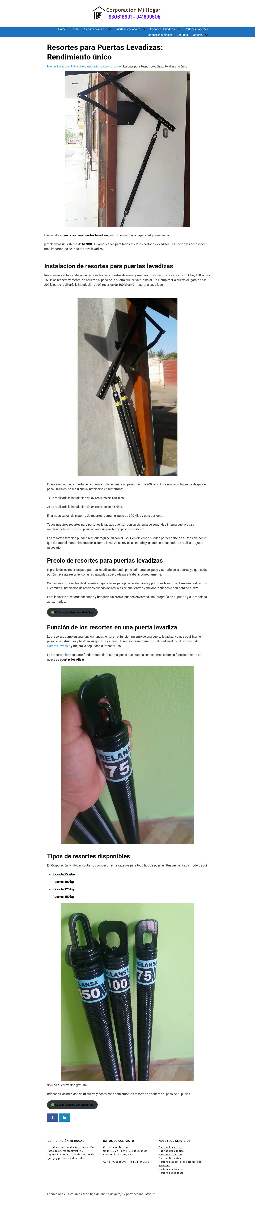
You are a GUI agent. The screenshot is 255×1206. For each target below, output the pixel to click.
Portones (164, 1165)
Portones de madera (171, 1172)
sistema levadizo (58, 646)
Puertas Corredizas (170, 1154)
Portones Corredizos (162, 29)
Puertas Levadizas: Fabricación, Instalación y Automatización (84, 66)
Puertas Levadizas (94, 29)
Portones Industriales (159, 35)
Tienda (74, 29)
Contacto (182, 35)
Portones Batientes (196, 29)
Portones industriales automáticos (180, 1161)
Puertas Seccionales (128, 29)
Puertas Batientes (170, 1158)
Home (62, 29)
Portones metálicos (171, 1169)
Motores (197, 35)
